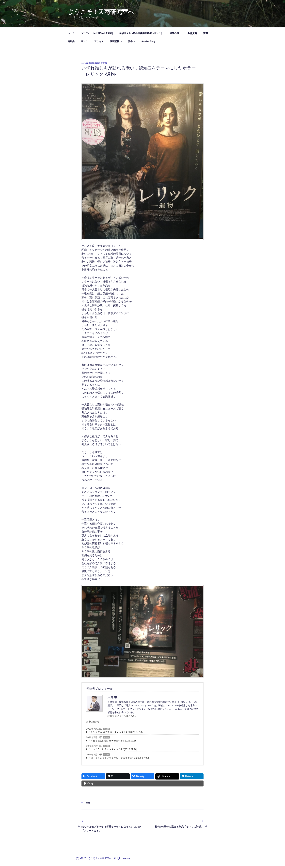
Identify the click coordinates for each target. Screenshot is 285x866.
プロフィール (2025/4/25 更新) (97, 33)
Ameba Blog (148, 41)
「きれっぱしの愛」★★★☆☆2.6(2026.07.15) (112, 740)
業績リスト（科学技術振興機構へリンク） (141, 33)
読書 (130, 41)
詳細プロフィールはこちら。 (123, 716)
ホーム (71, 33)
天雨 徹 (104, 63)
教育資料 (192, 33)
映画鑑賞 (114, 41)
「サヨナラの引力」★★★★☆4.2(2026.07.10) (112, 749)
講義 (205, 33)
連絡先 (71, 41)
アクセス (99, 41)
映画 (88, 803)
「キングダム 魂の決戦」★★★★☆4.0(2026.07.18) (115, 732)
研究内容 (174, 33)
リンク (84, 41)
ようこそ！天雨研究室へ (101, 11)
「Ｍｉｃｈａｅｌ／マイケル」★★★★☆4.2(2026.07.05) (118, 758)
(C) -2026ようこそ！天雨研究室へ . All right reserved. (104, 858)
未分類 (106, 729)
